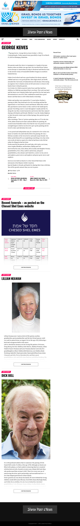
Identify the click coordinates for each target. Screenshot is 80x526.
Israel (30, 39)
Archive (49, 39)
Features (17, 39)
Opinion (55, 39)
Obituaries (24, 39)
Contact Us (62, 39)
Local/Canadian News (40, 39)
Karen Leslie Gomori (7, 241)
